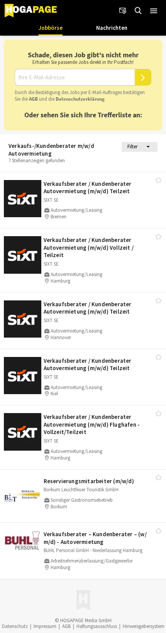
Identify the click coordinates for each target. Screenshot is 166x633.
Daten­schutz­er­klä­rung (80, 99)
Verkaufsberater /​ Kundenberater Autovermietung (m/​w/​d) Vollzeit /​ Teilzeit (89, 247)
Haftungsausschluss (96, 626)
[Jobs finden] (138, 11)
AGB (33, 99)
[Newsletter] (122, 11)
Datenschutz (15, 626)
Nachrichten (111, 27)
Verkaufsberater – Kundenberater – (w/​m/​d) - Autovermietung (95, 538)
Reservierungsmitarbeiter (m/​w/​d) (89, 481)
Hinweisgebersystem (143, 626)
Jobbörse (51, 27)
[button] (153, 11)
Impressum (45, 626)
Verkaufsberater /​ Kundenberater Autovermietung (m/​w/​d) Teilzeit (88, 187)
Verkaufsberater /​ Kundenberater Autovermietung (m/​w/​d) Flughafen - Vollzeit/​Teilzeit (92, 424)
